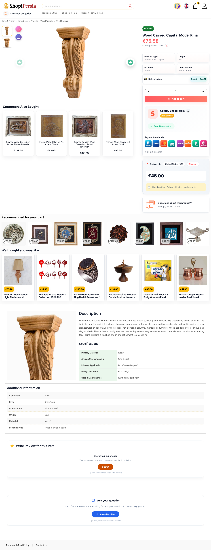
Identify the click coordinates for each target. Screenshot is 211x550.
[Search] (130, 6)
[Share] (18, 37)
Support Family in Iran (92, 13)
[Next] (130, 62)
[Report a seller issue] (188, 111)
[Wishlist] (18, 29)
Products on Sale (49, 13)
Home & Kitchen (8, 21)
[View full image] (75, 62)
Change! (193, 164)
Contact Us (41, 545)
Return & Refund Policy (17, 545)
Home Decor (23, 21)
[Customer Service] (177, 6)
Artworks (34, 21)
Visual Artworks (46, 21)
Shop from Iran (69, 13)
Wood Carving (62, 21)
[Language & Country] (186, 6)
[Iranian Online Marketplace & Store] (21, 5)
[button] (204, 6)
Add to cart (178, 98)
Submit (105, 467)
